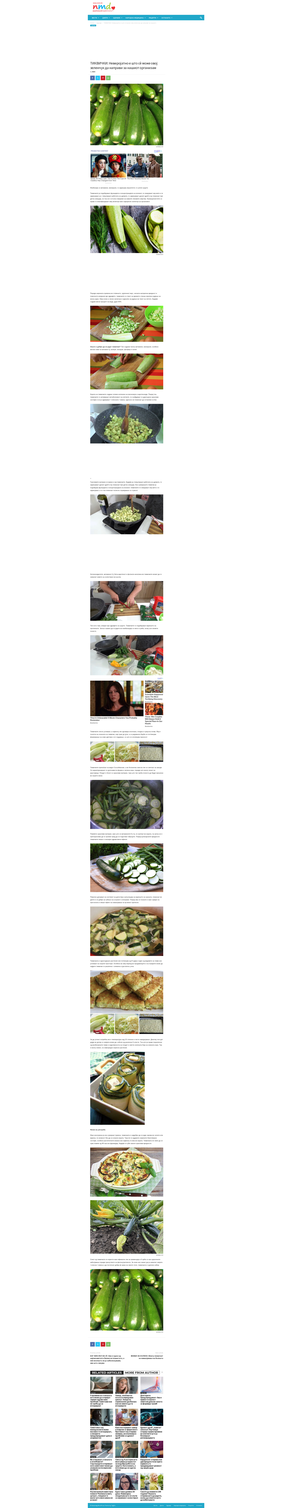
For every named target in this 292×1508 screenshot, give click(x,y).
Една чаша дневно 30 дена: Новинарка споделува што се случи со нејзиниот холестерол (126, 1494)
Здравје (116, 18)
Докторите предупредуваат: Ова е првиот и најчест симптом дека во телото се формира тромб (151, 1399)
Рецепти (152, 18)
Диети (105, 18)
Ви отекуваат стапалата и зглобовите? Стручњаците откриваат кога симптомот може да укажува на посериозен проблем (101, 1464)
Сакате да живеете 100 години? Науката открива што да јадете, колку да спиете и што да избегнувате (151, 1495)
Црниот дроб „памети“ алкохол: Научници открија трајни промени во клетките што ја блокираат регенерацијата (151, 1432)
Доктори (143, 1457)
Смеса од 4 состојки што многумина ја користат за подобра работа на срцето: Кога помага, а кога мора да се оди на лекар (126, 1464)
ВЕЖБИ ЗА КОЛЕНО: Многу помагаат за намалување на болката (147, 1357)
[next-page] (162, 1372)
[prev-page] (159, 1372)
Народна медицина (134, 18)
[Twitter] (97, 78)
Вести (94, 18)
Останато (165, 18)
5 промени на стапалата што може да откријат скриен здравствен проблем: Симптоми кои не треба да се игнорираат (101, 1400)
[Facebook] (92, 78)
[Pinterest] (103, 78)
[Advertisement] (126, 44)
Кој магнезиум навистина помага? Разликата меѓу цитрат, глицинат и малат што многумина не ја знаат (101, 1495)
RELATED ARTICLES (107, 1372)
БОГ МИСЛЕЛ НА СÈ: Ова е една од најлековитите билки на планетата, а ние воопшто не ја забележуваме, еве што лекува (107, 1359)
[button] (200, 17)
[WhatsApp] (108, 78)
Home (92, 23)
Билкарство (119, 1457)
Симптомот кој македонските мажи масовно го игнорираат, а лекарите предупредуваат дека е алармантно (101, 1432)
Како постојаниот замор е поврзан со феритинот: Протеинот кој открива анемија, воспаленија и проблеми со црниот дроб (126, 1432)
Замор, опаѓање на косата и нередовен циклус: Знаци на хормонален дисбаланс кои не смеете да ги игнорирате (126, 1400)
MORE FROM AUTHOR (141, 1372)
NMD (93, 72)
